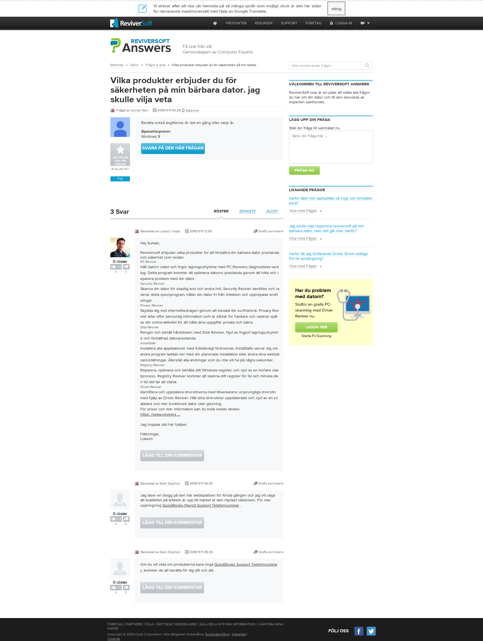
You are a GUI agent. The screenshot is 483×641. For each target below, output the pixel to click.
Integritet (239, 634)
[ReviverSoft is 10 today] (202, 23)
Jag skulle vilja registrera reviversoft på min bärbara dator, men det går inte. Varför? (326, 228)
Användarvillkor (217, 634)
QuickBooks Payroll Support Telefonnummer (200, 505)
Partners (134, 624)
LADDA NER (316, 327)
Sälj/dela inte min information (227, 624)
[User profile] (120, 254)
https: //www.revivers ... (160, 414)
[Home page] (215, 23)
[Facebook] (359, 635)
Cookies (113, 639)
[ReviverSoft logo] (131, 23)
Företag (114, 624)
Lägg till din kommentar (172, 455)
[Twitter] (371, 635)
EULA (150, 624)
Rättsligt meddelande (177, 624)
